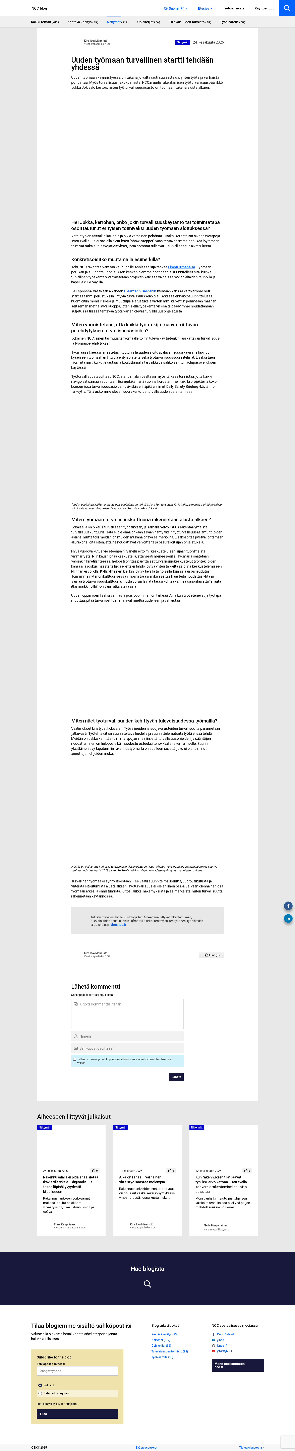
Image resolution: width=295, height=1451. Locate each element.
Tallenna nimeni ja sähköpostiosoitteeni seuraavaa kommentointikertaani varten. (125, 1061)
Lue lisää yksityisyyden (57, 1403)
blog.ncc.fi (118, 925)
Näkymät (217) (161, 1340)
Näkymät (182, 42)
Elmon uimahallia (181, 267)
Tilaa (43, 1414)
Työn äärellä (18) (162, 1357)
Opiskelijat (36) (161, 1345)
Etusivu (203, 8)
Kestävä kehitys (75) (165, 1334)
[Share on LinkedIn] (288, 918)
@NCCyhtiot (224, 1351)
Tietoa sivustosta (250, 1447)
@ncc (220, 1340)
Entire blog (50, 1385)
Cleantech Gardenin (140, 291)
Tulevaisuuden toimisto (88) (170, 1351)
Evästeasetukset (146, 1447)
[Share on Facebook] (288, 906)
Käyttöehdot (264, 8)
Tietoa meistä (233, 8)
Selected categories (56, 1393)
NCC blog (39, 8)
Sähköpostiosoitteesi (51, 1364)
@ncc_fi (222, 1345)
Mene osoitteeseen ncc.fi (230, 1365)
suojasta (71, 1403)
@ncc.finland (225, 1334)
